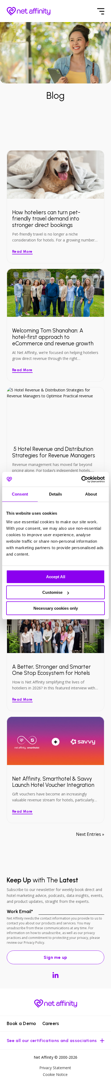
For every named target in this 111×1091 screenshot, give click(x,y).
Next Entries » (90, 834)
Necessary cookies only (55, 608)
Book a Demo (21, 1023)
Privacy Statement (55, 1067)
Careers (50, 1023)
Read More (22, 251)
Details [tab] (55, 494)
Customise (52, 592)
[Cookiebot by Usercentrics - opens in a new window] (81, 479)
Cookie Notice (55, 1074)
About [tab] (91, 494)
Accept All (55, 576)
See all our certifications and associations (52, 1040)
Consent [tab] (20, 494)
